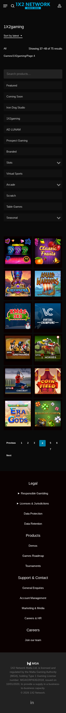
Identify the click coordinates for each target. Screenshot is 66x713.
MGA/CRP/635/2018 (32, 679)
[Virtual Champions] (47, 316)
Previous (11, 443)
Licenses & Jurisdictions (34, 503)
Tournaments (33, 565)
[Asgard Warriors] (47, 283)
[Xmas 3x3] (18, 316)
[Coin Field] (47, 381)
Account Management (33, 598)
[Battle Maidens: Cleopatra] (18, 283)
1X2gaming (19, 56)
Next (8, 455)
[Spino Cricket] (18, 381)
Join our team (33, 640)
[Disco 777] (18, 251)
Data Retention (33, 523)
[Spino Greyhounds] (18, 348)
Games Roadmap (33, 555)
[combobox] (13, 35)
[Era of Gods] (18, 413)
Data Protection (33, 513)
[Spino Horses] (47, 348)
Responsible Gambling (34, 493)
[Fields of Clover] (47, 413)
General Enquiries (33, 587)
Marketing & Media (33, 608)
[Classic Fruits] (47, 251)
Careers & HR (33, 618)
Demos (33, 545)
